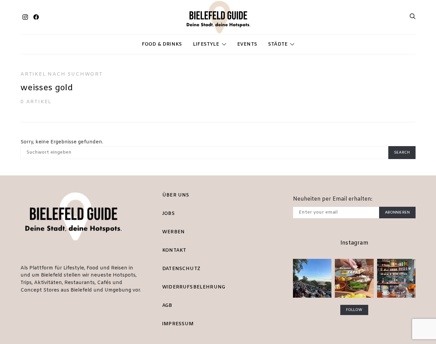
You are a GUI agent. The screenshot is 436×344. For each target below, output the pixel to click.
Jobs (168, 213)
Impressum (178, 324)
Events (247, 44)
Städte (277, 44)
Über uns (175, 195)
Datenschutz (181, 269)
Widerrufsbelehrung (193, 287)
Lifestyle (206, 44)
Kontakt (174, 250)
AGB (167, 305)
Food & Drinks (162, 44)
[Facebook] (36, 17)
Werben (173, 232)
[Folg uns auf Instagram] (25, 17)
